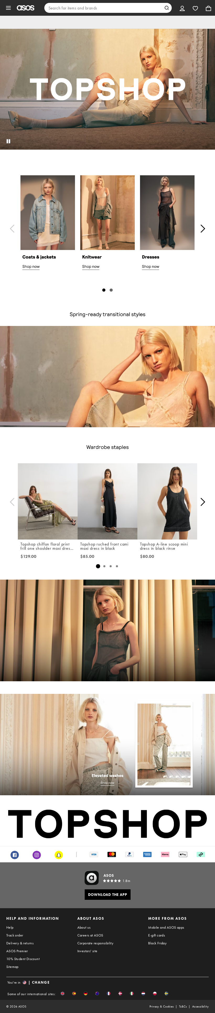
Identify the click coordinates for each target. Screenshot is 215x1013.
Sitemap (12, 966)
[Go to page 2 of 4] (104, 566)
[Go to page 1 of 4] (97, 566)
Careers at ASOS (90, 935)
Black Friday (157, 943)
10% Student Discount (23, 958)
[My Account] (182, 8)
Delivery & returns (20, 943)
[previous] (12, 228)
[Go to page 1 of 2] (103, 290)
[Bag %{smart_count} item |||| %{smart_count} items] (208, 8)
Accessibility (200, 1006)
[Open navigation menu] (8, 8)
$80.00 (147, 556)
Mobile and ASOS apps (166, 927)
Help (10, 927)
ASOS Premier (17, 951)
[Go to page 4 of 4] (117, 566)
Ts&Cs (183, 1006)
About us (84, 927)
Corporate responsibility (95, 943)
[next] (203, 228)
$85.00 (87, 556)
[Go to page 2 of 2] (111, 290)
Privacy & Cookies (161, 1006)
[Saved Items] (195, 8)
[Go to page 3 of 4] (110, 566)
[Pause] (8, 141)
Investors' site (87, 951)
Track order (14, 935)
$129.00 (28, 556)
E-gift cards (156, 935)
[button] (62, 993)
